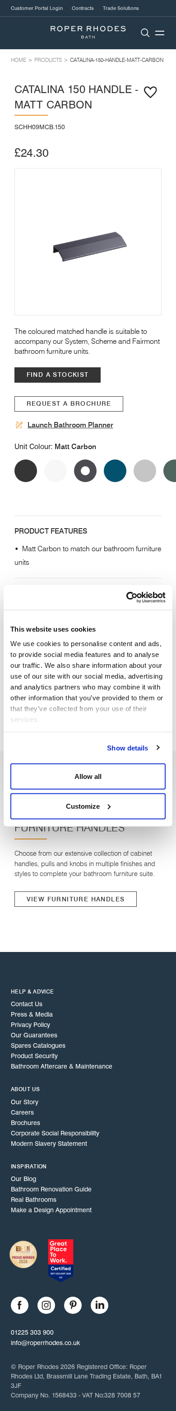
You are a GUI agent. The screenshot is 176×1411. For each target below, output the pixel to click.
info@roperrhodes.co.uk (45, 1342)
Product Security (34, 1055)
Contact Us (26, 1004)
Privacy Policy (30, 1024)
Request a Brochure (69, 404)
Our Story (24, 1102)
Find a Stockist (58, 375)
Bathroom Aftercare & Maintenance (61, 1066)
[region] (88, 241)
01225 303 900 (32, 1332)
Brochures (25, 1122)
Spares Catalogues (38, 1045)
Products (48, 59)
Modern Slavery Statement (49, 1143)
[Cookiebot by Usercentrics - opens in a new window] (127, 597)
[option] (88, 242)
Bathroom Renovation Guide (51, 1189)
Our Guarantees (34, 1035)
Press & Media (32, 1014)
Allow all (88, 776)
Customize (83, 806)
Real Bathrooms (33, 1199)
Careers (22, 1112)
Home (18, 59)
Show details (127, 747)
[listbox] (88, 242)
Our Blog (23, 1178)
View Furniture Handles (76, 899)
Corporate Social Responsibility (55, 1133)
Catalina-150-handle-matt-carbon (116, 59)
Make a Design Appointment (51, 1210)
